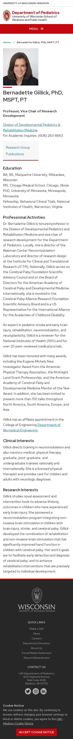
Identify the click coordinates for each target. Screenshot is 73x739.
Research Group (18, 147)
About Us (36, 648)
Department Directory (36, 643)
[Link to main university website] (36, 612)
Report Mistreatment (36, 657)
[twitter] (28, 691)
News (36, 633)
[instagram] (36, 691)
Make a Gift (36, 628)
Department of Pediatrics (36, 12)
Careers (36, 638)
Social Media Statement (36, 653)
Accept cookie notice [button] (36, 732)
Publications (15, 154)
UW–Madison (26, 3)
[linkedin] (43, 691)
